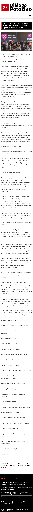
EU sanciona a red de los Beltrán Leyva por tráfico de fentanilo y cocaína (25, 463)
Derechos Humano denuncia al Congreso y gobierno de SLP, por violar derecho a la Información (16, 493)
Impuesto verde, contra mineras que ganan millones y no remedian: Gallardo (8, 464)
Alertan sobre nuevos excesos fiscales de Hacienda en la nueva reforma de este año (14, 483)
